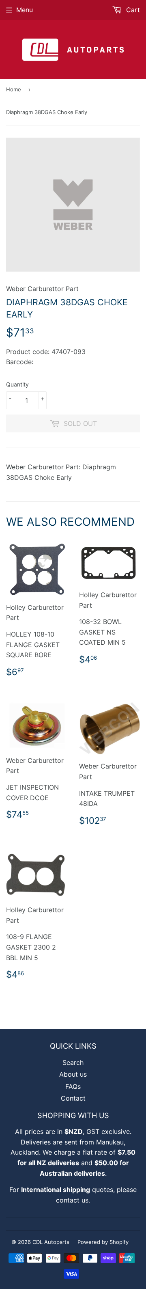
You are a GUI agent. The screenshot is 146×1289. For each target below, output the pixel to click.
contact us (72, 1200)
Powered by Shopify (103, 1242)
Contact (73, 1098)
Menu (24, 10)
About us (73, 1074)
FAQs (73, 1086)
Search (73, 1062)
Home (13, 89)
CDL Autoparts (50, 1242)
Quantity (17, 384)
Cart (132, 10)
